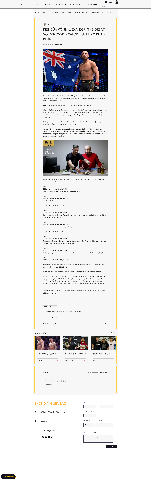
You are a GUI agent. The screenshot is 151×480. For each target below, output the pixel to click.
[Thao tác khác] (107, 24)
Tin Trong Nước (55, 12)
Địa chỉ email (87, 412)
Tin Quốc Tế (45, 12)
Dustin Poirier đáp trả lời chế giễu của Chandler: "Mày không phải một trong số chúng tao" (47, 354)
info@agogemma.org (49, 430)
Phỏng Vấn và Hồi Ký (75, 312)
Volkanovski (53, 307)
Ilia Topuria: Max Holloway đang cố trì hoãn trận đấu (75, 354)
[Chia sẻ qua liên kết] (57, 318)
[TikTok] (49, 437)
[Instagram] (46, 437)
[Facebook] (43, 437)
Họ (101, 403)
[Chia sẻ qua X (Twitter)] (48, 318)
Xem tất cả (114, 333)
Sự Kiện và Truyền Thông (97, 12)
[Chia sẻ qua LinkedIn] (52, 318)
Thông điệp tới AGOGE (90, 433)
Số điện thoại (98, 420)
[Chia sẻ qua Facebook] (44, 318)
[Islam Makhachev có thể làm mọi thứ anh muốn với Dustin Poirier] (103, 343)
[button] (116, 2)
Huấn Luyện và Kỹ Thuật (81, 12)
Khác (108, 12)
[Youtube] (51, 437)
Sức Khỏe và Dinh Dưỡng (49, 312)
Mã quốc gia (87, 420)
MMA (45, 307)
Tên (85, 403)
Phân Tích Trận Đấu (67, 12)
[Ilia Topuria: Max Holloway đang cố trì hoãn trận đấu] (75, 343)
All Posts (36, 12)
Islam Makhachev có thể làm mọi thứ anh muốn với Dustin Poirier (103, 354)
